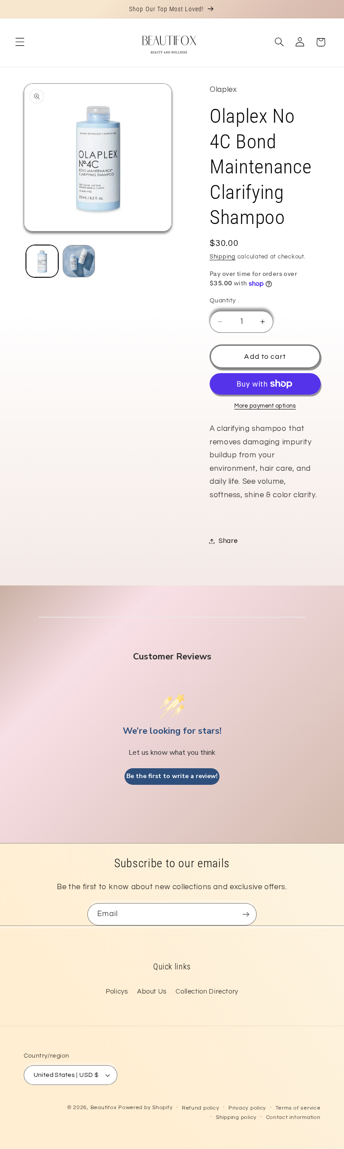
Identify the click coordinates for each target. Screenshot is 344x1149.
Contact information (293, 1117)
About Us (152, 991)
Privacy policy (247, 1108)
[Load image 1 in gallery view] (42, 261)
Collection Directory (207, 991)
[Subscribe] (246, 914)
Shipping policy (236, 1117)
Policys (117, 991)
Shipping (223, 257)
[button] (19, 42)
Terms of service (298, 1108)
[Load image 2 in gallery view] (79, 261)
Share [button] (228, 541)
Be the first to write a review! (172, 776)
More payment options (265, 406)
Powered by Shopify (145, 1107)
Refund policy (200, 1108)
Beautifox (103, 1107)
